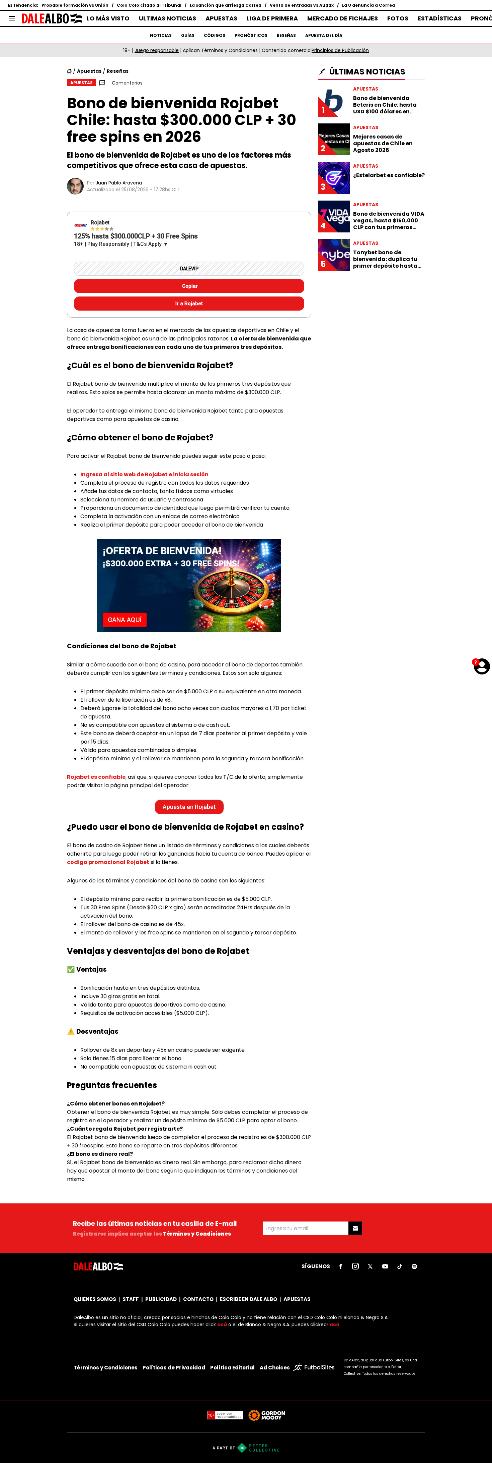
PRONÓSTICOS (251, 35)
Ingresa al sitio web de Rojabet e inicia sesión (144, 474)
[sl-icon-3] (370, 1266)
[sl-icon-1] (341, 1266)
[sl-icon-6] (414, 1266)
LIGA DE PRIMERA (272, 18)
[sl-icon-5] (400, 1266)
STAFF (130, 1299)
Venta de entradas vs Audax (302, 5)
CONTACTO (198, 1299)
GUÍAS (187, 35)
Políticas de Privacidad (174, 1367)
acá (222, 1324)
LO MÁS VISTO (108, 18)
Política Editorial (232, 1367)
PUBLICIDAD (161, 1299)
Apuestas (89, 71)
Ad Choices (275, 1367)
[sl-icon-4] (385, 1266)
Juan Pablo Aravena (119, 182)
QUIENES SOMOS (95, 1299)
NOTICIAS (161, 35)
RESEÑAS (286, 35)
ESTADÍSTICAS (440, 18)
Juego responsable (157, 50)
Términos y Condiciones (197, 1233)
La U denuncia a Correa (368, 5)
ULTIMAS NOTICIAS (167, 18)
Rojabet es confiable (96, 777)
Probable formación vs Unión (75, 5)
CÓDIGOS (214, 35)
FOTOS (397, 18)
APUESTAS (221, 18)
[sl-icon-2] (355, 1266)
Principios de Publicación (340, 50)
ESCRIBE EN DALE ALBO (248, 1299)
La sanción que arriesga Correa (225, 5)
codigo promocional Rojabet (108, 862)
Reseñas (118, 71)
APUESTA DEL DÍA (323, 35)
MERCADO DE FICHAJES (342, 18)
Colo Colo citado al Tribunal (149, 5)
